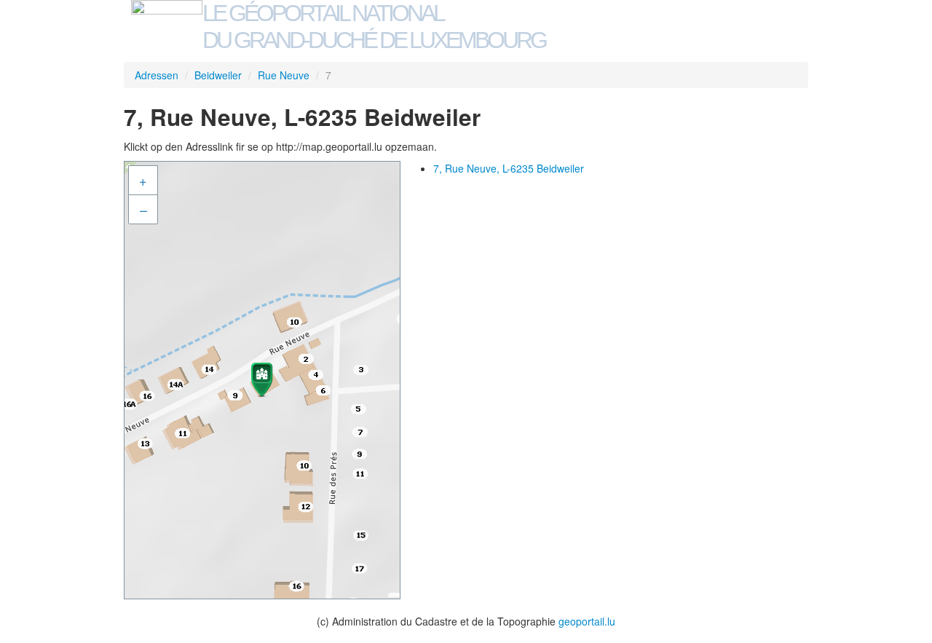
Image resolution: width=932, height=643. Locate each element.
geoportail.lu (586, 621)
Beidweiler (218, 75)
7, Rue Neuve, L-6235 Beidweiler (508, 168)
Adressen (156, 75)
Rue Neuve (283, 75)
